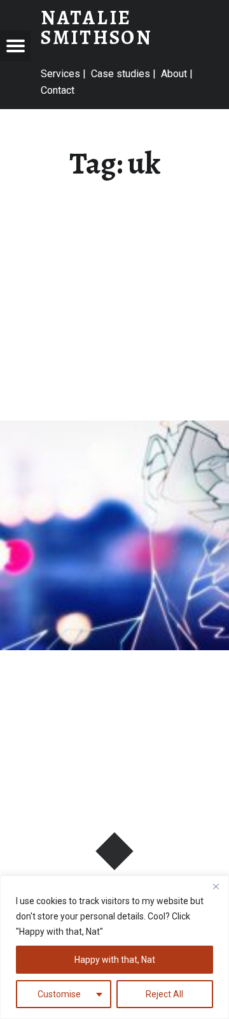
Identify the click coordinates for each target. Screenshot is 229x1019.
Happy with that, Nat (114, 960)
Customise (59, 994)
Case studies (120, 74)
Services (60, 74)
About (174, 74)
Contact (57, 90)
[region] (114, 947)
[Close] (215, 886)
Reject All (164, 994)
